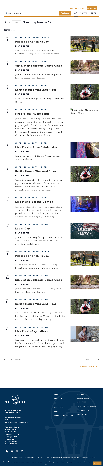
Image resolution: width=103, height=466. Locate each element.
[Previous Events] (5, 22)
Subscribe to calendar (87, 367)
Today (16, 22)
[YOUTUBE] (17, 451)
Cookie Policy (83, 414)
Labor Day (22, 228)
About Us (58, 399)
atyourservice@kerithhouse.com (16, 422)
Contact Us (59, 407)
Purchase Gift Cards (63, 415)
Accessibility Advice (86, 406)
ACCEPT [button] (97, 463)
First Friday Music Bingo (32, 113)
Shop (56, 403)
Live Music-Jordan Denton (34, 201)
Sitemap (80, 394)
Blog (56, 411)
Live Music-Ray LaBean (31, 331)
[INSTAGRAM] (12, 451)
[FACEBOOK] (7, 451)
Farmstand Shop (76, 8)
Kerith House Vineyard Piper (35, 89)
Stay (56, 394)
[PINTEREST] (22, 451)
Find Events (65, 13)
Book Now (91, 8)
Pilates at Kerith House (32, 41)
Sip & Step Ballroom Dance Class (38, 65)
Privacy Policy (83, 410)
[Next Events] (9, 22)
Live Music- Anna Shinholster (36, 147)
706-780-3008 (16, 417)
